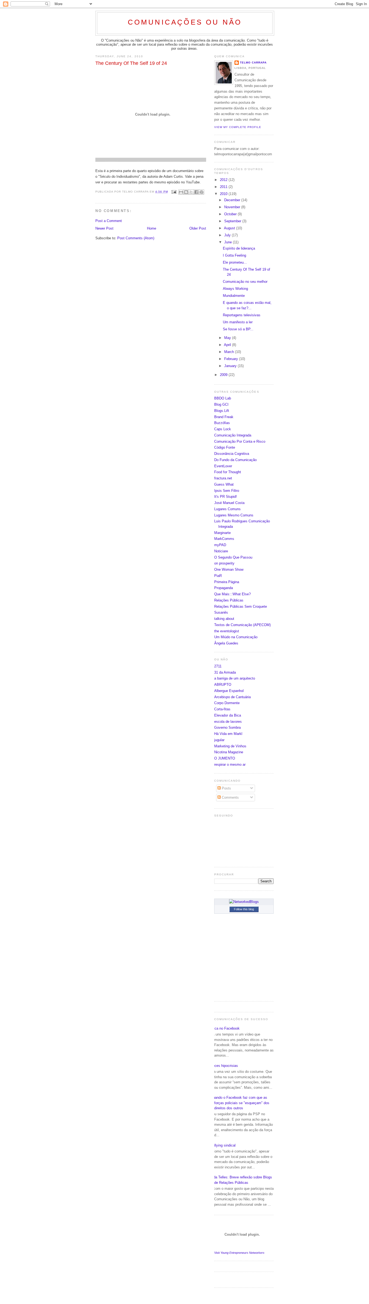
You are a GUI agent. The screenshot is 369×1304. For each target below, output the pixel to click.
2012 (224, 180)
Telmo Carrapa (253, 62)
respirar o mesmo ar (230, 764)
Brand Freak (223, 417)
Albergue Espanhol (229, 691)
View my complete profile (237, 127)
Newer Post (104, 228)
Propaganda (223, 588)
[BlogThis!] (186, 192)
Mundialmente (234, 296)
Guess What (224, 484)
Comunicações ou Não (185, 22)
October (231, 214)
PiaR (218, 576)
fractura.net (223, 478)
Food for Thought (227, 472)
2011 (224, 187)
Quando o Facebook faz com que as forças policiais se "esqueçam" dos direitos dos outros (239, 1102)
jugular (219, 740)
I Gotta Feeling (234, 255)
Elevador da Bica (227, 715)
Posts (226, 788)
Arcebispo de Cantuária (232, 697)
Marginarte (222, 533)
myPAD (220, 545)
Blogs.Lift (221, 411)
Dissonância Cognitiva (231, 454)
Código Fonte (224, 447)
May (228, 338)
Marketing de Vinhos (230, 746)
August (230, 228)
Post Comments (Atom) (135, 238)
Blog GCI (221, 404)
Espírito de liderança (239, 248)
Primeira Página (226, 582)
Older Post (197, 228)
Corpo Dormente (227, 703)
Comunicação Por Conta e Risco (239, 441)
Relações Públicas (228, 600)
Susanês (221, 612)
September (233, 221)
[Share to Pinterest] (201, 192)
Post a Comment (108, 221)
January (231, 366)
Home (151, 228)
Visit (239, 1252)
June (228, 242)
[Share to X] (191, 192)
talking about (224, 619)
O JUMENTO (224, 758)
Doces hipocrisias (224, 1066)
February (231, 359)
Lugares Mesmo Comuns (233, 515)
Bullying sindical (223, 1145)
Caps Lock (222, 429)
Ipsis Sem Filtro (226, 491)
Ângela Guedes (226, 643)
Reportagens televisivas (241, 315)
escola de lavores (228, 722)
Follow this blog (244, 909)
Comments (230, 797)
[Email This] (181, 192)
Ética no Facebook (225, 1028)
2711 (218, 666)
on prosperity (224, 563)
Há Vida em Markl (228, 734)
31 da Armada (225, 672)
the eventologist (226, 631)
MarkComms (224, 539)
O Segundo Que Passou (233, 557)
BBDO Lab (222, 398)
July (228, 235)
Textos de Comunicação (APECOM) (242, 625)
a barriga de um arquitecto (234, 678)
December (232, 200)
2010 (224, 194)
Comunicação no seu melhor (245, 282)
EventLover (223, 466)
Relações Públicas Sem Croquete (240, 606)
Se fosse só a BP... (238, 329)
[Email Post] (174, 191)
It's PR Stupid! (225, 497)
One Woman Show (228, 569)
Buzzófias (222, 423)
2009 (224, 375)
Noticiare (221, 551)
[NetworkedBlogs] (244, 902)
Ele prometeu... (235, 262)
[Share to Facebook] (196, 192)
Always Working (235, 289)
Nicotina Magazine (228, 752)
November (232, 207)
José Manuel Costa (229, 503)
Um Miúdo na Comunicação (235, 637)
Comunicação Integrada (232, 435)
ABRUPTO (222, 685)
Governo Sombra (227, 727)
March (229, 352)
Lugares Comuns (227, 509)
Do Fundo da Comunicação (235, 460)
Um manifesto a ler (238, 322)
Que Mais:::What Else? (232, 594)
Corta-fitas (222, 709)
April (228, 345)
